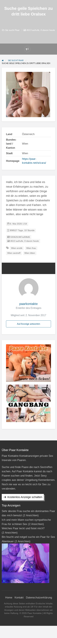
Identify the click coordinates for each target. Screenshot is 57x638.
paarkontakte (28, 304)
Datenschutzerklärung (39, 597)
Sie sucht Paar (12, 30)
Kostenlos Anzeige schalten (24, 497)
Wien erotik (16, 248)
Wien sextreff (13, 253)
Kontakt (19, 597)
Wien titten (29, 253)
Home (8, 597)
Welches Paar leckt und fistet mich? (23, 528)
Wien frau (31, 248)
